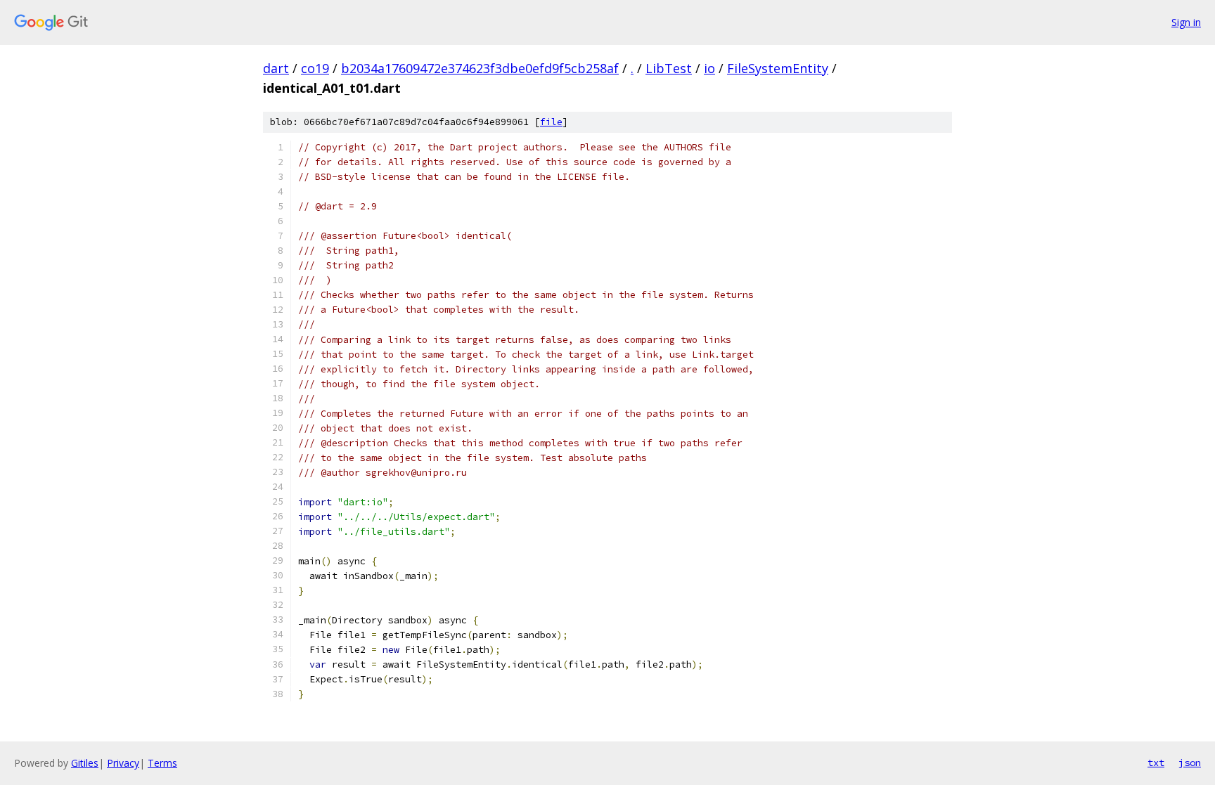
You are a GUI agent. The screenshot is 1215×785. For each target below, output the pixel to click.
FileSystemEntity (777, 68)
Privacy (123, 763)
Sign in (1186, 22)
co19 (315, 68)
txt (1156, 762)
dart (276, 68)
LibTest (668, 68)
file (551, 122)
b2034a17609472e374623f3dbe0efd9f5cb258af (480, 68)
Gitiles (84, 763)
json (1189, 762)
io (709, 68)
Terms (162, 763)
